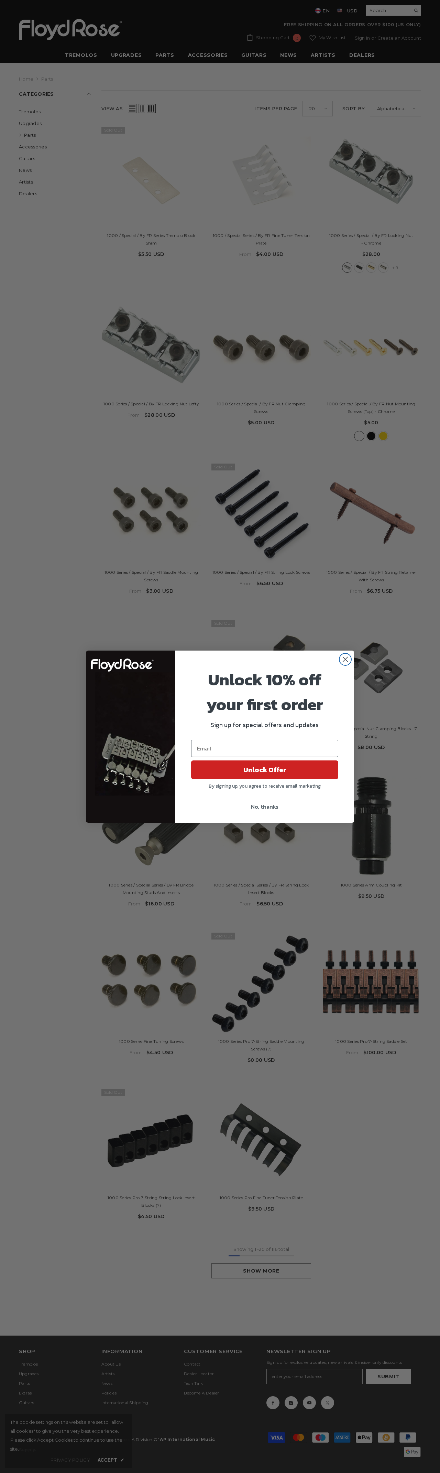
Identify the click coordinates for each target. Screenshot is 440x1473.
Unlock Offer (264, 770)
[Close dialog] (345, 659)
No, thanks (264, 806)
